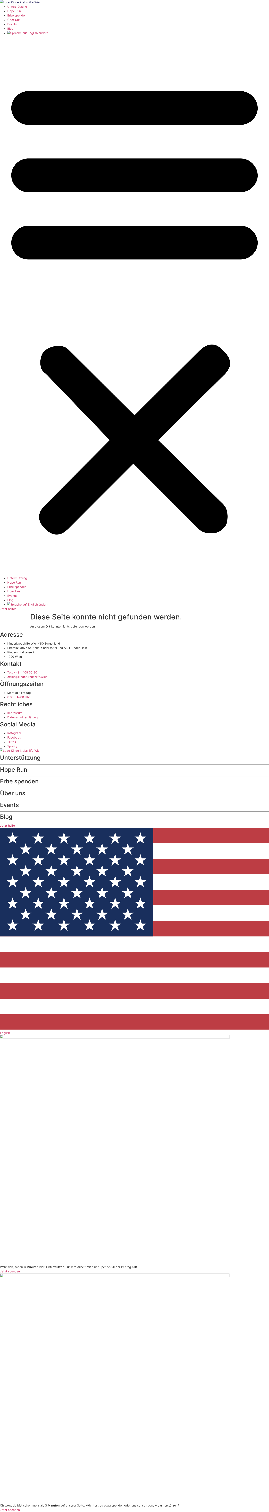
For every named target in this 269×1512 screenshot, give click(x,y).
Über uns (12, 793)
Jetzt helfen (8, 609)
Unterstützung (17, 6)
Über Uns (13, 20)
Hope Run (14, 11)
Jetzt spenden (10, 1271)
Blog (10, 28)
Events (12, 24)
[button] (134, 305)
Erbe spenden (16, 15)
